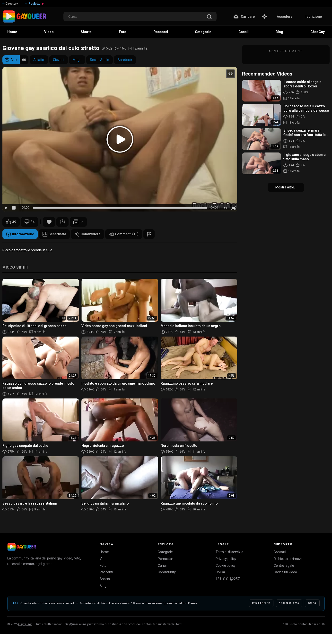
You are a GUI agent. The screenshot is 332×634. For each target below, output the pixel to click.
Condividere (90, 234)
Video (104, 559)
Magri (77, 60)
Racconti (106, 572)
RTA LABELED (261, 603)
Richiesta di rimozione (290, 559)
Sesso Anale (99, 60)
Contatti (280, 552)
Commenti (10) (127, 234)
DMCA (220, 572)
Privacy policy (226, 559)
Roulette (34, 3)
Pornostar (165, 559)
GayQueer (25, 624)
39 (14, 222)
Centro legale (284, 565)
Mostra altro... (285, 187)
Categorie (165, 552)
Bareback (125, 60)
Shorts (105, 579)
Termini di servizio (229, 552)
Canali (162, 565)
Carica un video (285, 572)
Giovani (58, 60)
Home (104, 552)
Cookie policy (226, 565)
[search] (209, 17)
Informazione (23, 234)
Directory (12, 3)
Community (167, 572)
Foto (103, 565)
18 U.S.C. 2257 (289, 603)
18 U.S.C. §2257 (228, 579)
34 (33, 222)
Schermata (57, 234)
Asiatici (38, 60)
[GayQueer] (21, 547)
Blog (103, 586)
